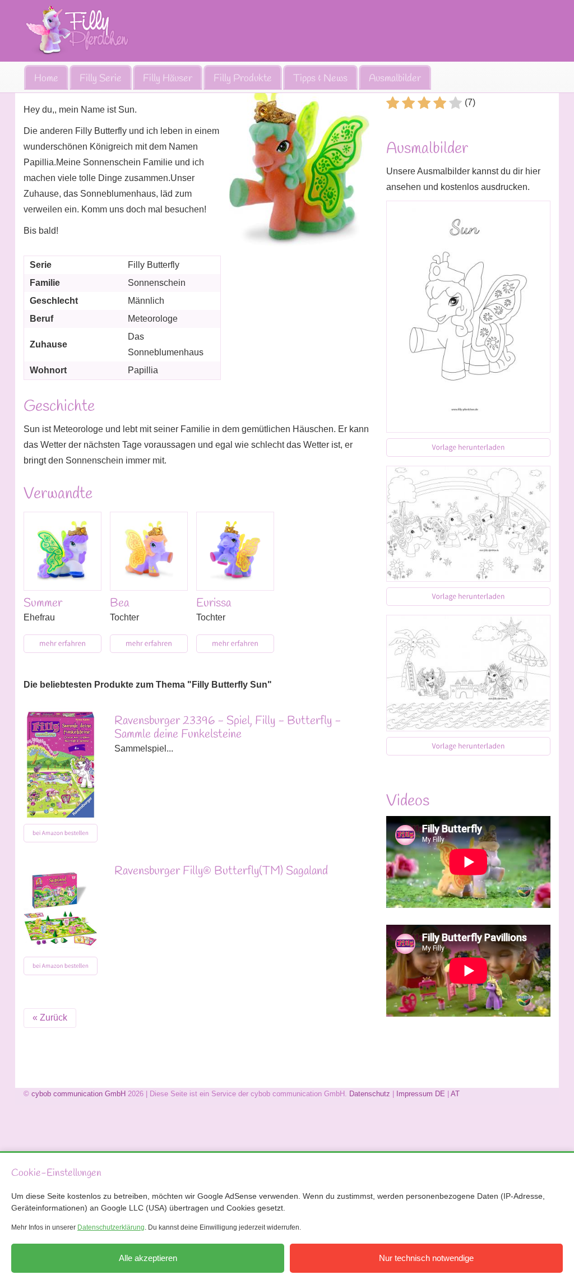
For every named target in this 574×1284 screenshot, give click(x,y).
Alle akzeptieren (148, 1258)
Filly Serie (101, 78)
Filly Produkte (243, 78)
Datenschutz (369, 1094)
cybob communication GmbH (78, 1094)
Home (46, 78)
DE (440, 1094)
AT (455, 1094)
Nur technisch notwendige (426, 1258)
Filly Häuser (167, 78)
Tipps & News (320, 78)
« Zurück (50, 1017)
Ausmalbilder (395, 78)
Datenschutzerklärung (111, 1227)
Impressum (414, 1094)
